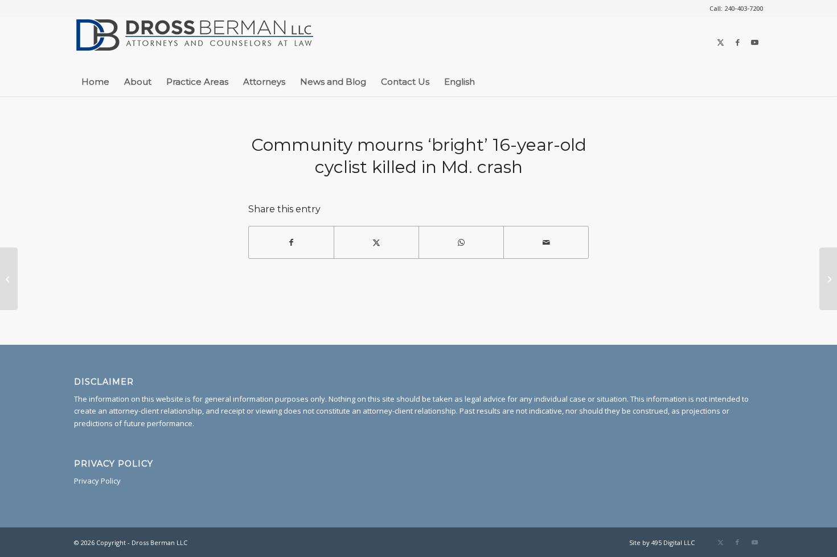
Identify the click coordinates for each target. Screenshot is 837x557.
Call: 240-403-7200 (736, 8)
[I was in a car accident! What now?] (828, 278)
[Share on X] (376, 242)
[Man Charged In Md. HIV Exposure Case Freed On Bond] (9, 278)
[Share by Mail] (546, 242)
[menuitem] (733, 8)
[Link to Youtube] (754, 42)
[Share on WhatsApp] (461, 242)
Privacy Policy (97, 481)
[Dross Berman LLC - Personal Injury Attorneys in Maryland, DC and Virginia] (195, 42)
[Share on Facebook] (291, 242)
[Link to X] (720, 42)
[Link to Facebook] (737, 42)
